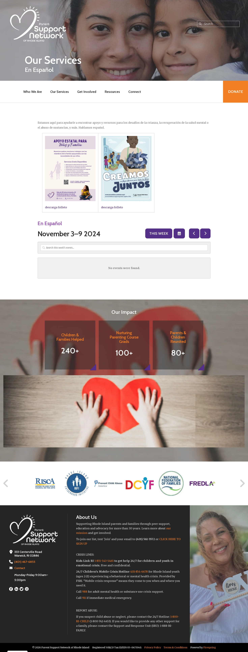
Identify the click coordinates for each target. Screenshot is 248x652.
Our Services (59, 92)
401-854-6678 (139, 571)
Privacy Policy (152, 647)
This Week (158, 233)
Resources (112, 92)
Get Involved (86, 92)
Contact (19, 568)
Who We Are (32, 92)
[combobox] (218, 24)
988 (84, 591)
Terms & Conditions (175, 647)
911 (84, 598)
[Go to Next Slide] (242, 483)
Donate (235, 91)
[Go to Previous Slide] (6, 483)
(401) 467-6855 (24, 562)
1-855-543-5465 (104, 560)
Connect (134, 92)
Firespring (209, 647)
